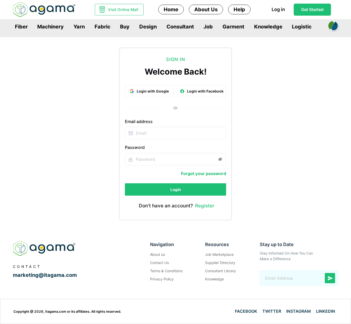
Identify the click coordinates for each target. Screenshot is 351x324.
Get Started (312, 9)
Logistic (302, 27)
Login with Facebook (205, 91)
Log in (278, 9)
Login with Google (153, 91)
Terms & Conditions (166, 271)
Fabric (102, 27)
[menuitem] (21, 27)
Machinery (50, 27)
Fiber (21, 27)
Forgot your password (203, 173)
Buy (125, 27)
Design (148, 27)
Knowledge (268, 27)
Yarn (79, 27)
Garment (233, 27)
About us (157, 254)
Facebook (246, 311)
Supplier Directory (220, 262)
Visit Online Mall (123, 9)
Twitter (271, 311)
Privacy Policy (162, 279)
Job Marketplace (219, 254)
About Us (206, 9)
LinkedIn (325, 311)
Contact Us (159, 262)
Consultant (180, 27)
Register (204, 206)
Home (171, 9)
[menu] (175, 26)
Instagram (298, 311)
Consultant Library (220, 271)
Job (208, 27)
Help (239, 9)
